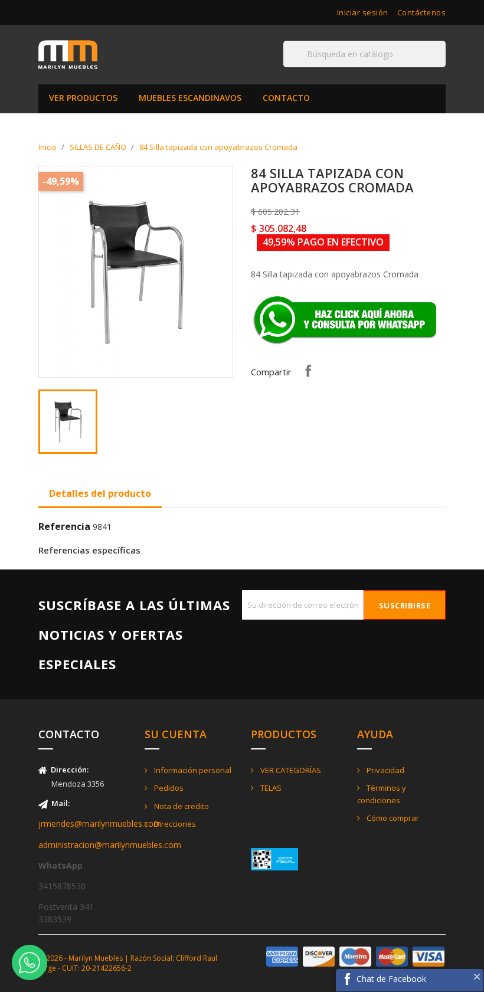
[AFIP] (274, 858)
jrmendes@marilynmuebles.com (99, 823)
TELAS (270, 788)
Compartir (308, 370)
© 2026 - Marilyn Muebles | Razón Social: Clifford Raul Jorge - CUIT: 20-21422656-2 (127, 963)
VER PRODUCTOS (83, 97)
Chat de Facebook (391, 978)
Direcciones (174, 824)
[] (440, 66)
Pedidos (168, 788)
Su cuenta (176, 734)
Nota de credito (180, 806)
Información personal (191, 770)
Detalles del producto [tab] (100, 493)
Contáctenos (421, 12)
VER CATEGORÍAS (290, 770)
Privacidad (384, 770)
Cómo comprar (392, 818)
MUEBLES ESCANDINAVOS (190, 97)
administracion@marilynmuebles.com (109, 844)
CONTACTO (286, 97)
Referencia (64, 526)
